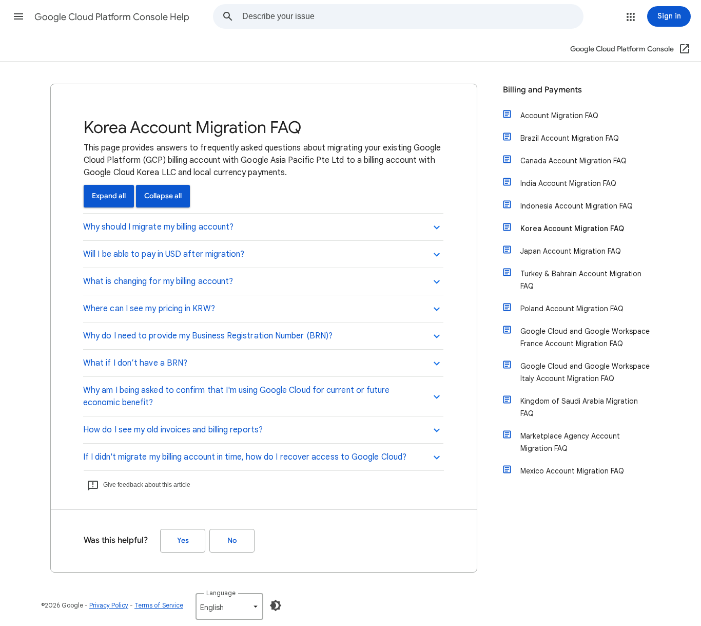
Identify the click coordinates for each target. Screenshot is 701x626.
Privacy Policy (108, 605)
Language (221, 593)
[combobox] (412, 16)
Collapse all (163, 196)
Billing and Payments (542, 90)
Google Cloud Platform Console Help (111, 17)
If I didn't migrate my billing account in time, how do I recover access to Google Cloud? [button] (244, 457)
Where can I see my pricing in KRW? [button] (149, 308)
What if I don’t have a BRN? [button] (135, 363)
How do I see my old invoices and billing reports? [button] (173, 430)
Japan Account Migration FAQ (570, 251)
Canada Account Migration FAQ (573, 160)
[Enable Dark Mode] (275, 605)
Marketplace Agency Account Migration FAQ (570, 442)
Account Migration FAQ (559, 115)
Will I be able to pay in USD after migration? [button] (163, 254)
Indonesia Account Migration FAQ (576, 206)
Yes (183, 540)
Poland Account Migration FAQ (572, 308)
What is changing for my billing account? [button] (158, 281)
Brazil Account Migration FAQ (569, 138)
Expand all (109, 196)
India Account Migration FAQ (568, 183)
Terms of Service (158, 605)
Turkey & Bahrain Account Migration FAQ (580, 280)
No (232, 540)
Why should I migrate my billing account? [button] (158, 227)
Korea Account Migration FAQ (572, 228)
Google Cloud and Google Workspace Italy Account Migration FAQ (585, 372)
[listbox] (229, 606)
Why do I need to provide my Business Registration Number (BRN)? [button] (208, 336)
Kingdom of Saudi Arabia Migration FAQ (579, 407)
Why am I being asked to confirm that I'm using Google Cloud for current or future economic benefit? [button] (236, 396)
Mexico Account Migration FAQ (572, 471)
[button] (18, 16)
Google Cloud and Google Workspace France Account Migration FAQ (585, 337)
